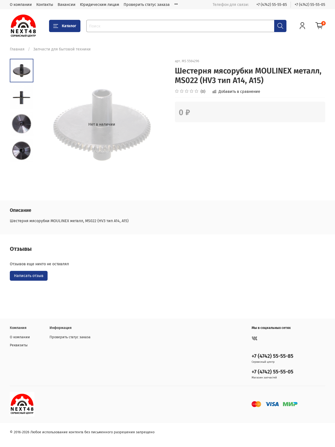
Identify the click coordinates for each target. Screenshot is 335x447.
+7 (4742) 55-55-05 (310, 4)
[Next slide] (158, 124)
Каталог (69, 26)
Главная (17, 49)
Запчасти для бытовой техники (62, 49)
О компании (21, 4)
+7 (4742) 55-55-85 (271, 4)
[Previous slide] (46, 124)
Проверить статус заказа (147, 4)
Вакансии (67, 4)
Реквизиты (19, 345)
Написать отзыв (28, 275)
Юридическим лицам (99, 4)
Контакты (44, 4)
